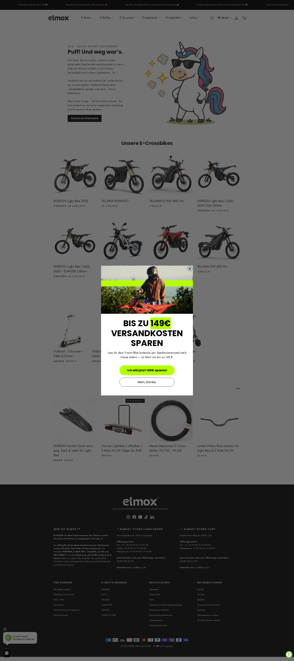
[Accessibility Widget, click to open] (289, 654)
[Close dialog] (189, 268)
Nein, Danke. (147, 382)
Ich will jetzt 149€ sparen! (147, 370)
